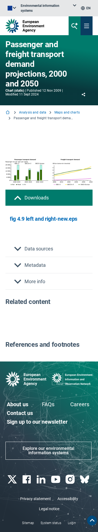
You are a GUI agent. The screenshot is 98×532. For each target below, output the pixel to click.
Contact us (20, 413)
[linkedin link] (42, 479)
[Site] (33, 26)
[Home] (8, 113)
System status (51, 523)
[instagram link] (71, 479)
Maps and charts (67, 112)
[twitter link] (13, 479)
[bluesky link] (85, 479)
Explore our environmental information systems (48, 450)
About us (17, 404)
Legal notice (49, 509)
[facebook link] (27, 479)
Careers (79, 404)
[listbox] (48, 8)
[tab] (49, 198)
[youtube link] (56, 479)
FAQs (48, 404)
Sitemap (28, 523)
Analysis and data (32, 112)
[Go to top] (92, 520)
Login (72, 523)
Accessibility (67, 499)
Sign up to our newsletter (37, 422)
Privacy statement (35, 499)
